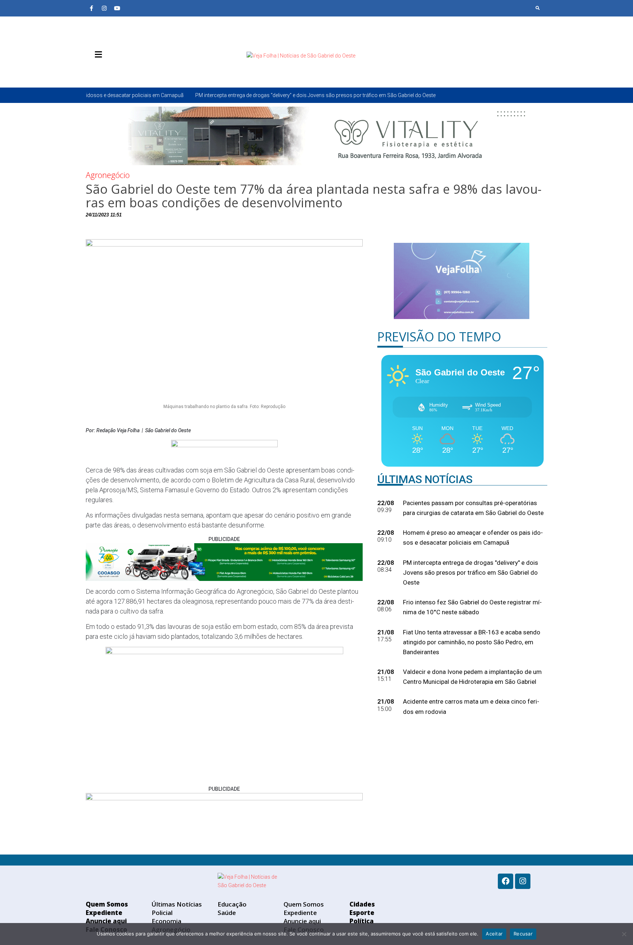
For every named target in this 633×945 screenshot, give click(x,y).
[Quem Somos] (91, 72)
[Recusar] (624, 934)
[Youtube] (116, 8)
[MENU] (96, 55)
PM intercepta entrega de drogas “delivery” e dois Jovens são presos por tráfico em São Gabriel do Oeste (262, 95)
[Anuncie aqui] (113, 72)
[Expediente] (102, 72)
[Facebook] (505, 881)
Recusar (523, 934)
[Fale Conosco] (124, 72)
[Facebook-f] (91, 8)
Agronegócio (108, 174)
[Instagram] (104, 8)
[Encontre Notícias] (537, 8)
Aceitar (494, 934)
